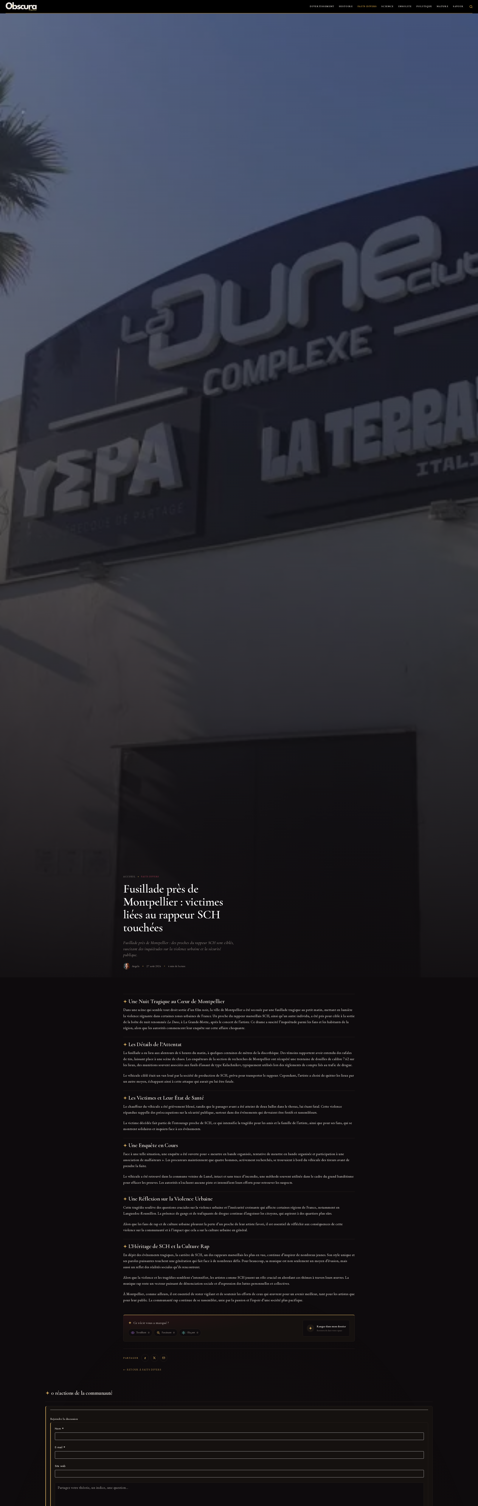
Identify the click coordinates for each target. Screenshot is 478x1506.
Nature (442, 6)
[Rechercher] (471, 6)
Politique (424, 6)
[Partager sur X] (154, 1358)
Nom (59, 1429)
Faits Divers (367, 6)
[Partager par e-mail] (163, 1358)
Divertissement (322, 6)
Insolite (405, 6)
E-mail (60, 1447)
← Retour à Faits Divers (142, 1369)
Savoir (458, 6)
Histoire (346, 6)
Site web (60, 1466)
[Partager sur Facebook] (145, 1358)
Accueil (129, 876)
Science (387, 6)
